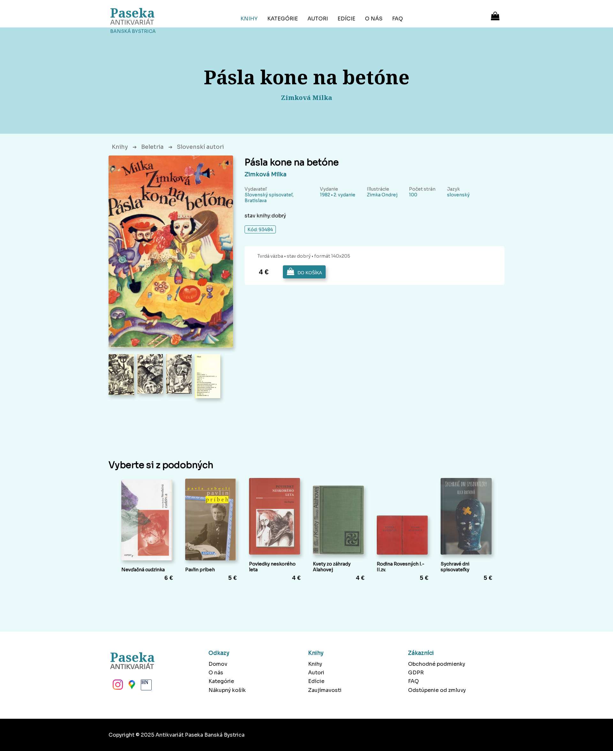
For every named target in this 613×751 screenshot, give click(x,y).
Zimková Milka (266, 174)
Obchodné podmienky (436, 664)
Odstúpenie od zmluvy (437, 690)
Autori (317, 18)
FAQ (397, 18)
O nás (373, 18)
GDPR (416, 672)
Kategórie (282, 18)
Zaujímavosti (325, 690)
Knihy (249, 18)
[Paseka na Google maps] (131, 686)
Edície (346, 18)
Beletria (152, 146)
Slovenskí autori (200, 146)
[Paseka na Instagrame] (117, 686)
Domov (217, 664)
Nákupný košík (227, 690)
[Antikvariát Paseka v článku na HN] (145, 686)
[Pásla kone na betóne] (171, 252)
